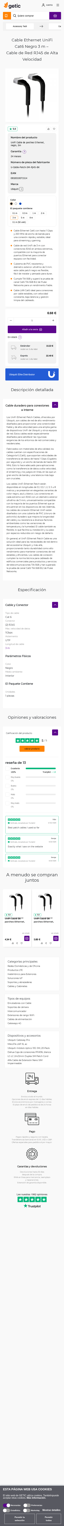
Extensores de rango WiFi (21, 1015)
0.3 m (24, 213)
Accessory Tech (20, 26)
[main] (13, 6)
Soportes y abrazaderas (20, 982)
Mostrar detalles (51, 1510)
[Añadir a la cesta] (27, 939)
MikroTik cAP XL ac (17, 1044)
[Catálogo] (7, 15)
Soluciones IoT (15, 978)
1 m (34, 213)
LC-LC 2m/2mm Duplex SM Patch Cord (28, 1056)
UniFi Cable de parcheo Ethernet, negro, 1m (14, 921)
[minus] (11, 320)
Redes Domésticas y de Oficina (24, 966)
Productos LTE (15, 970)
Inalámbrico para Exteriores (22, 974)
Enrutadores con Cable (19, 1003)
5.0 (14, 128)
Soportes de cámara (18, 1007)
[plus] (53, 320)
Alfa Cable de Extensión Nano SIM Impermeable (25, 1062)
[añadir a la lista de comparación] (48, 129)
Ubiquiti (14, 189)
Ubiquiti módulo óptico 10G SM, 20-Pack (29, 1048)
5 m (22, 217)
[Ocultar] (55, 405)
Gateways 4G (14, 1023)
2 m (42, 213)
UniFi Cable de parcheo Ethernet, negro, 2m (43, 921)
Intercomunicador (17, 1011)
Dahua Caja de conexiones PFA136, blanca (29, 1052)
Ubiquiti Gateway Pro (19, 1040)
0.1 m (15, 213)
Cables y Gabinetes (17, 986)
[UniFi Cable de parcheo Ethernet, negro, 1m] (17, 902)
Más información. (36, 1498)
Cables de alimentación (20, 1019)
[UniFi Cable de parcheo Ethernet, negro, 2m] (46, 902)
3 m (14, 217)
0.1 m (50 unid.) (19, 222)
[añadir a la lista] (54, 129)
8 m (31, 217)
